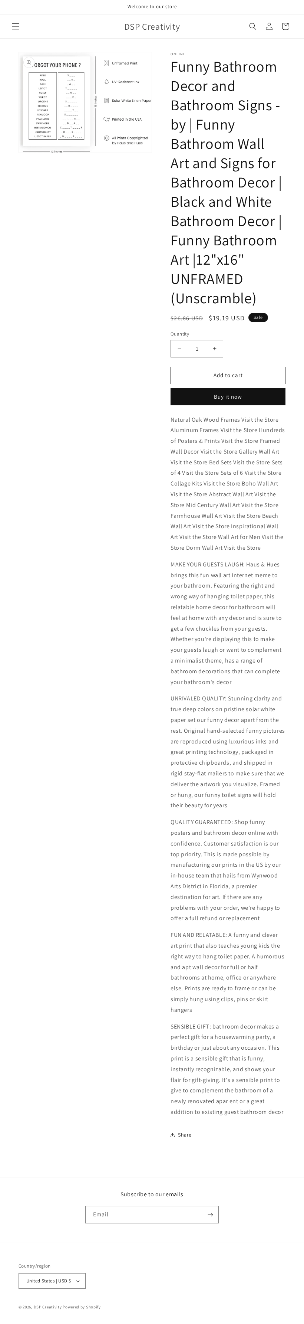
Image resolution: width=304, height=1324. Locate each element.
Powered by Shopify (82, 1307)
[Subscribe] (210, 1214)
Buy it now (228, 396)
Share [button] (185, 1134)
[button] (15, 26)
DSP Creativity (48, 1307)
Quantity (180, 334)
